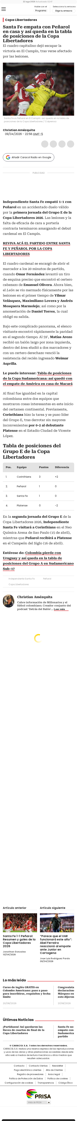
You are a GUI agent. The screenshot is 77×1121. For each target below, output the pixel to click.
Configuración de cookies (19, 1082)
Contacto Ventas (38, 1065)
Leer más (59, 609)
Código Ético (65, 1082)
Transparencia (46, 1082)
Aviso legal (54, 1074)
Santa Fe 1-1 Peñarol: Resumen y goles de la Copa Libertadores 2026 (19, 941)
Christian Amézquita (19, 130)
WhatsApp (70, 144)
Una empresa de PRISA (38, 1094)
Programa (40, 11)
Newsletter (57, 1065)
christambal (37, 130)
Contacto (19, 1065)
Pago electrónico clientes (27, 1070)
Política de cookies (57, 1078)
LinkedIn (62, 144)
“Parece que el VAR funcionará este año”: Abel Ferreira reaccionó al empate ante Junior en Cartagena (56, 944)
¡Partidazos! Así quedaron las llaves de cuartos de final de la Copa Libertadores (23, 1030)
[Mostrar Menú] (3, 9)
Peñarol (47, 578)
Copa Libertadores (21, 20)
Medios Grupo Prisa (38, 1102)
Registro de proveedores (30, 1074)
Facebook (44, 144)
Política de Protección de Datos (26, 1078)
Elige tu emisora (63, 11)
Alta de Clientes (54, 1070)
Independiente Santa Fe (22, 578)
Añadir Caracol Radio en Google (31, 157)
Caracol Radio (17, 9)
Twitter (53, 144)
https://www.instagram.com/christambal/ (42, 130)
